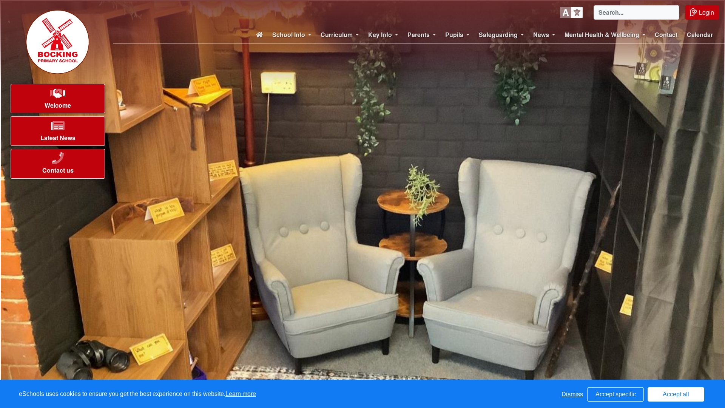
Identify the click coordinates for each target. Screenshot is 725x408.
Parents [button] (418, 34)
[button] (58, 100)
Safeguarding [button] (498, 34)
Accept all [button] (676, 394)
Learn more (240, 394)
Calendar (700, 34)
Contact (666, 34)
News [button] (541, 34)
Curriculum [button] (337, 34)
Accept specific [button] (615, 394)
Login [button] (706, 12)
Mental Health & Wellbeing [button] (602, 34)
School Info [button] (288, 34)
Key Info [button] (380, 34)
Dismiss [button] (572, 394)
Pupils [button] (454, 34)
